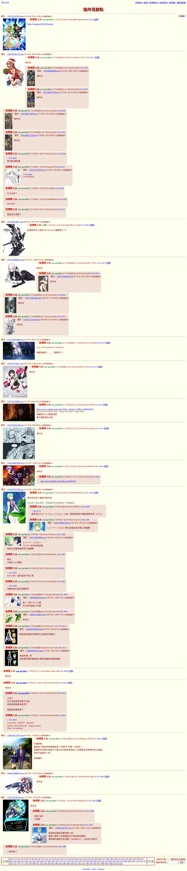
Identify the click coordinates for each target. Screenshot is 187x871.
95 (91, 864)
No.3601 (61, 568)
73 (145, 861)
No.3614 (98, 405)
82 (42, 864)
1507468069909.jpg (51, 71)
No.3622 (101, 263)
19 (73, 859)
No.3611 (62, 648)
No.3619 (84, 89)
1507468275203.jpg (51, 92)
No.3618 (84, 68)
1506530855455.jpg (37, 598)
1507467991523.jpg (15, 54)
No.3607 (61, 581)
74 (11, 864)
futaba (94, 869)
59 (91, 861)
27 (104, 859)
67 (122, 861)
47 (45, 861)
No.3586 (61, 534)
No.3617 (90, 57)
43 (30, 861)
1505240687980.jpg (15, 463)
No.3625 (62, 316)
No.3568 (89, 493)
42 (26, 861)
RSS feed (5, 2)
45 (38, 861)
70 (133, 861)
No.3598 (62, 847)
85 (53, 864)
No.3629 (63, 199)
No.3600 (100, 777)
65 (114, 861)
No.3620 (62, 111)
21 (81, 859)
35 (134, 859)
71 (137, 861)
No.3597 (89, 825)
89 (68, 864)
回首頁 (139, 3)
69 (129, 861)
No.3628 (60, 188)
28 (108, 859)
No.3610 (62, 626)
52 (64, 861)
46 (42, 861)
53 (68, 861)
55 (76, 861)
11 (43, 859)
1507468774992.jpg (29, 114)
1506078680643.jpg (15, 773)
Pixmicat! (101, 869)
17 (66, 859)
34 (131, 859)
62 (103, 861)
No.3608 (63, 594)
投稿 (182, 16)
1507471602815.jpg (65, 276)
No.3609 (63, 611)
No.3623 (95, 273)
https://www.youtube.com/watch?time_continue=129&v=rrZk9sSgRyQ (65, 409)
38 (11, 861)
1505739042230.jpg (62, 523)
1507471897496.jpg (33, 298)
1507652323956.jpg (15, 16)
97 (99, 864)
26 (100, 859)
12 (47, 859)
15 (58, 859)
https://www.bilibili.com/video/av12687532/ (58, 481)
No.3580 (86, 507)
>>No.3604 (12, 720)
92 (80, 864)
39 (15, 861)
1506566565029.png (34, 629)
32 (123, 859)
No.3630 (85, 225)
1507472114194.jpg (31, 319)
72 (141, 861)
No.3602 (97, 739)
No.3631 (61, 209)
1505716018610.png (15, 797)
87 (61, 864)
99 (106, 864)
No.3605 (62, 715)
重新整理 (181, 3)
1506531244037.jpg (37, 615)
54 (72, 861)
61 (99, 861)
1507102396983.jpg (15, 401)
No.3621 (62, 132)
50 (57, 861)
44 (34, 861)
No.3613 (99, 428)
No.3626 (62, 154)
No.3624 (62, 295)
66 (118, 861)
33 (127, 859)
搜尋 (146, 3)
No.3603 (63, 683)
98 (103, 864)
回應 (96, 20)
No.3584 (92, 801)
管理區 (172, 3)
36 (138, 859)
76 (19, 864)
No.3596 (90, 811)
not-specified (21, 671)
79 (30, 864)
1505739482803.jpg (37, 537)
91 (76, 864)
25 (96, 859)
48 (49, 861)
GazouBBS (86, 869)
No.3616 (101, 343)
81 (38, 864)
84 (49, 864)
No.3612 (96, 477)
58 (87, 861)
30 (115, 859)
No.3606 (64, 671)
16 (62, 859)
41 (22, 861)
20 (77, 859)
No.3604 (62, 693)
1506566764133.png (34, 651)
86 (57, 864)
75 (15, 864)
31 (119, 859)
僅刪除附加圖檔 (178, 859)
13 (50, 859)
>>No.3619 (12, 158)
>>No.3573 (36, 511)
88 (64, 864)
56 (80, 861)
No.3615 (93, 367)
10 (39, 859)
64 (110, 861)
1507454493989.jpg (15, 340)
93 (84, 864)
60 (95, 861)
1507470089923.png (15, 260)
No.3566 (99, 466)
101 (115, 864)
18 (69, 859)
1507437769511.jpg (15, 363)
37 (142, 859)
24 (92, 859)
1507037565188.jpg (15, 425)
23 (89, 859)
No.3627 (61, 167)
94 (87, 864)
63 (106, 861)
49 (53, 861)
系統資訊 (163, 3)
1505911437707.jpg (63, 828)
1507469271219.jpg (29, 135)
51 (61, 861)
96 (95, 864)
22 (85, 859)
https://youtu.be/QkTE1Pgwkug (40, 24)
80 (34, 864)
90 (72, 864)
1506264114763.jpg (15, 735)
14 (54, 859)
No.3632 (89, 20)
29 (111, 859)
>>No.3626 (27, 174)
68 (126, 861)
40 (19, 861)
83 (45, 864)
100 (110, 864)
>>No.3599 (12, 573)
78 (26, 864)
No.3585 (86, 520)
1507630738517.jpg (15, 222)
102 (120, 864)
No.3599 (61, 554)
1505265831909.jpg (15, 489)
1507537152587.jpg (37, 170)
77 (22, 864)
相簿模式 (153, 3)
